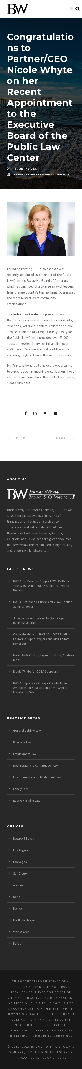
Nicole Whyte (48, 269)
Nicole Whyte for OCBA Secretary (36, 671)
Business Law (22, 742)
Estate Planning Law (26, 800)
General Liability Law (27, 730)
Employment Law (24, 754)
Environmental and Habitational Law (37, 777)
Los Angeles (21, 850)
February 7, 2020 (25, 168)
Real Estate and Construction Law (36, 765)
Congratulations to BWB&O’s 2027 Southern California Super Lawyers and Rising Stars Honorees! (42, 639)
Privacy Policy (28, 1057)
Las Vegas (20, 862)
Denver (18, 908)
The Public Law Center (23, 314)
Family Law (20, 789)
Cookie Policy (55, 1057)
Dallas (17, 943)
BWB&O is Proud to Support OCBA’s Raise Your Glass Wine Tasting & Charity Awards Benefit (41, 585)
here (27, 383)
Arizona (18, 885)
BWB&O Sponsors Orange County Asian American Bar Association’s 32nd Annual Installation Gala (40, 687)
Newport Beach (23, 838)
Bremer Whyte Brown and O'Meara (43, 174)
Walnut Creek (22, 932)
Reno (16, 897)
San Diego (20, 873)
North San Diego (24, 920)
